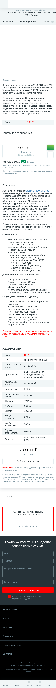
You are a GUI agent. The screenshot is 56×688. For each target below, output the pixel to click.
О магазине (8, 636)
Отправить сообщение (28, 590)
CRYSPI (31, 122)
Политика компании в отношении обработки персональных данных (28, 670)
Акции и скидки (10, 610)
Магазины (7, 627)
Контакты (7, 654)
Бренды (6, 618)
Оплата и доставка (11, 645)
